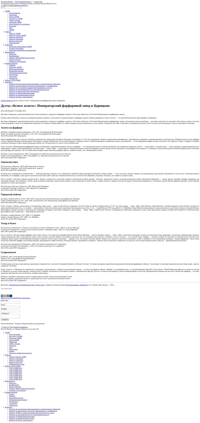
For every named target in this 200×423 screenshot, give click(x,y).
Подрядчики (13, 75)
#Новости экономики (22, 298)
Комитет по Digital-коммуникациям (21, 93)
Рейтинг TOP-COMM (12, 80)
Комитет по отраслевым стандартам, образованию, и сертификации (33, 86)
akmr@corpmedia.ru (21, 5)
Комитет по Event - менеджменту (21, 97)
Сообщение (5, 313)
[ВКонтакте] (2, 296)
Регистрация (19, 2)
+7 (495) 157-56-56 (7, 5)
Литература (13, 78)
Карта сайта (13, 349)
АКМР (7, 11)
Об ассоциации (14, 13)
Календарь (8, 45)
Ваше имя (5, 300)
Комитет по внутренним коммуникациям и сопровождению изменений (34, 84)
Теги (10, 28)
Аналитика (13, 76)
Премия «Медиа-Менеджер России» (22, 58)
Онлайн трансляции (16, 48)
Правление (13, 15)
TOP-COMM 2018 (15, 375)
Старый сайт (37, 2)
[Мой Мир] (8, 296)
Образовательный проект (18, 73)
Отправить (5, 319)
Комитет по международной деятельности (24, 91)
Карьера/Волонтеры (16, 71)
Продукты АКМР (15, 67)
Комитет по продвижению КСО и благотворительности (29, 89)
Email (3, 305)
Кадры (11, 394)
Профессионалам (11, 63)
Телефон (4, 309)
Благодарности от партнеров (19, 24)
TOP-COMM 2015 (15, 370)
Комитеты (8, 82)
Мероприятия (10, 52)
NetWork (12, 65)
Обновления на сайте (16, 364)
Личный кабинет (7, 2)
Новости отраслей (15, 41)
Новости (8, 32)
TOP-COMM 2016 (15, 372)
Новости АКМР (15, 33)
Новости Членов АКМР (17, 357)
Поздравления (14, 43)
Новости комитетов (16, 37)
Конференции (14, 56)
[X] (11, 296)
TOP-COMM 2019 (15, 377)
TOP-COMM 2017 (15, 374)
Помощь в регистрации (17, 61)
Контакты (27, 2)
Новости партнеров (16, 39)
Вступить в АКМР (15, 19)
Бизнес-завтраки (15, 60)
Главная (3, 100)
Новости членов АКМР (17, 35)
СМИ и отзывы (14, 20)
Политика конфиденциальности (20, 353)
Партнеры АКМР (15, 22)
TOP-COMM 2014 (15, 368)
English (11, 30)
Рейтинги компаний (16, 69)
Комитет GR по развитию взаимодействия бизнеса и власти (30, 88)
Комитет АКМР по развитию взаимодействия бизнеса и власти (31, 413)
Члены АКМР (14, 17)
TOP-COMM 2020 (15, 379)
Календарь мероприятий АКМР (20, 47)
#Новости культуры (8, 298)
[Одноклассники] (5, 296)
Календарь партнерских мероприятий (22, 50)
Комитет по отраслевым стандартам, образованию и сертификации (33, 411)
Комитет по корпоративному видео (21, 95)
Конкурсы (12, 54)
